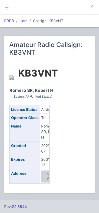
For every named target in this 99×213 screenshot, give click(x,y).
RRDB (9, 20)
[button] (92, 7)
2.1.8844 (19, 206)
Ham (23, 20)
